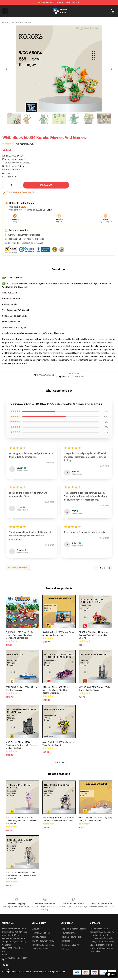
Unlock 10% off (5, 965)
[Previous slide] (7, 69)
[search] (108, 11)
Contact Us (67, 941)
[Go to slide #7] (104, 119)
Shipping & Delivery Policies (74, 929)
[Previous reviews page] (95, 568)
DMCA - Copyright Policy (43, 941)
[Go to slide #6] (89, 119)
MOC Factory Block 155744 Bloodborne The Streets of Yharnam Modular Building (22, 745)
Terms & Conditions (41, 933)
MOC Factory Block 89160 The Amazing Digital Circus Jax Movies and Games (21, 820)
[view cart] (113, 11)
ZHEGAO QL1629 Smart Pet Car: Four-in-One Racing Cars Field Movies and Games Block (20, 635)
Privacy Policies (39, 937)
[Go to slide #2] (29, 119)
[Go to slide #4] (59, 119)
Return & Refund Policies (72, 937)
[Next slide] (111, 69)
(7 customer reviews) (24, 144)
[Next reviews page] (109, 568)
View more (59, 762)
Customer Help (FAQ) (71, 945)
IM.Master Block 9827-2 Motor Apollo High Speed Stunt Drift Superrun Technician (56, 690)
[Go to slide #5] (74, 119)
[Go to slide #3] (44, 119)
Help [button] (113, 974)
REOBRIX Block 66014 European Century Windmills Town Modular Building (93, 635)
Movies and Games (21, 22)
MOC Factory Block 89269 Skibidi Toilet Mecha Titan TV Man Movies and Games (21, 875)
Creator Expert (73, 374)
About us (36, 929)
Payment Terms (69, 933)
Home (5, 22)
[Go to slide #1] (14, 119)
